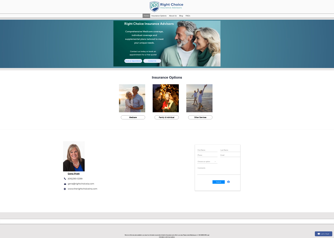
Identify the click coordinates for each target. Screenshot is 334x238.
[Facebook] (228, 181)
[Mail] (65, 184)
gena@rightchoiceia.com (81, 183)
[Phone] (65, 178)
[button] (159, 16)
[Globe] (65, 189)
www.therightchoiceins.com (82, 188)
